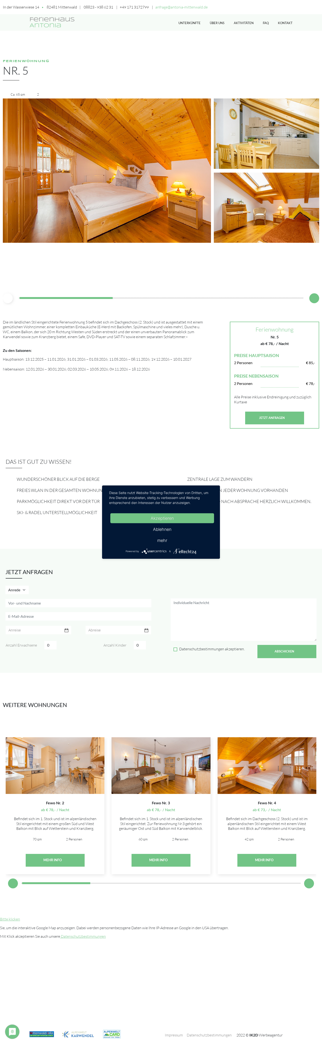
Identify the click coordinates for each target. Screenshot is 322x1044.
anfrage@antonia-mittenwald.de (181, 7)
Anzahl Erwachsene (21, 645)
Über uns (217, 23)
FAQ (266, 23)
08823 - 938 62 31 (98, 7)
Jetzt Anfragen (272, 418)
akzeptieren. (212, 649)
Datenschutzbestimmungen (201, 649)
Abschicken (285, 651)
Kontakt (285, 23)
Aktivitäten (244, 23)
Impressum (174, 1035)
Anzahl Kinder (114, 645)
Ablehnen (162, 529)
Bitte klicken (10, 919)
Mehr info (52, 860)
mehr (162, 540)
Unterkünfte (189, 23)
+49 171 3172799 (134, 7)
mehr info (158, 860)
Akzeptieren (162, 518)
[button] (314, 298)
